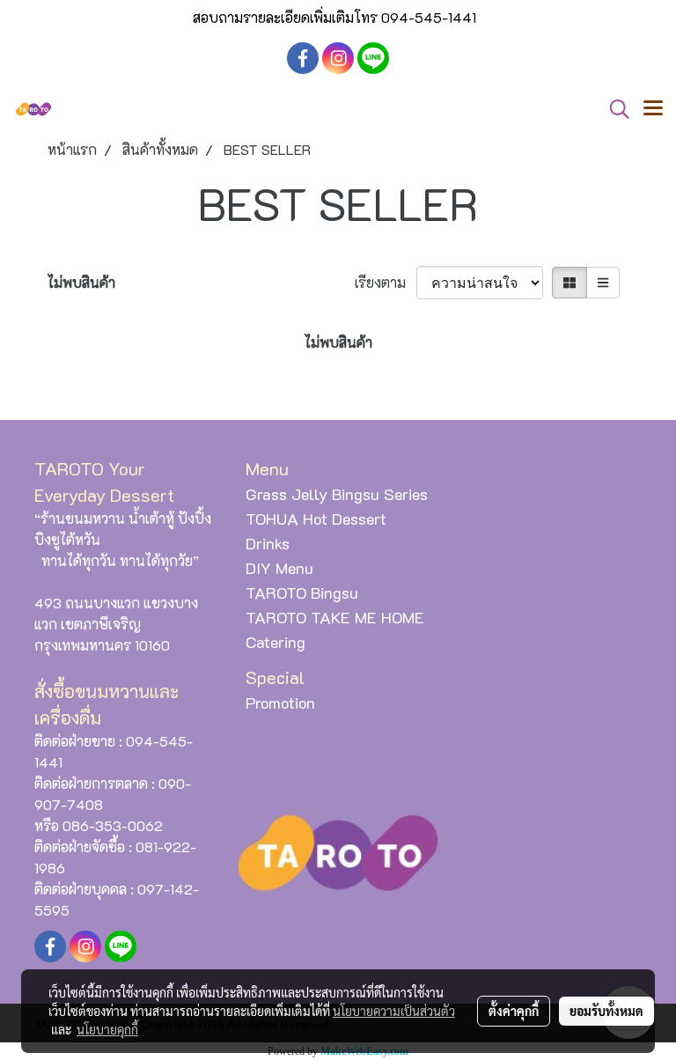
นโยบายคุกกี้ (107, 1029)
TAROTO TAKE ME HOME (335, 617)
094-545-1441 (428, 17)
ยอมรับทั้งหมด (606, 1011)
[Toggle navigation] (653, 109)
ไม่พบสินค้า (81, 282)
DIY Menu (279, 567)
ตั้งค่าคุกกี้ (514, 1011)
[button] (613, 109)
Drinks (268, 543)
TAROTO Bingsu (302, 592)
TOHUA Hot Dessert (316, 518)
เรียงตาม (385, 282)
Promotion (280, 702)
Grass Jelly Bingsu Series (337, 493)
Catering (275, 641)
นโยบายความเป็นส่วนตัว (394, 1011)
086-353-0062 (112, 825)
